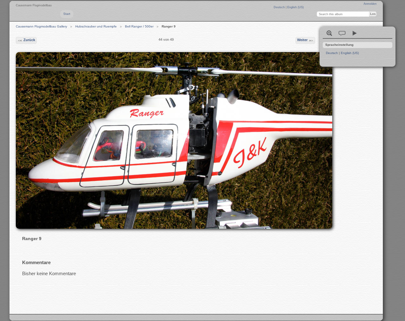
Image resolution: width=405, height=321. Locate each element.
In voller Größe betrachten (329, 33)
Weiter (302, 40)
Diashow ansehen (354, 33)
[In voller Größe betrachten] (166, 140)
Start (66, 13)
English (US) (295, 7)
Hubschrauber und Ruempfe (96, 26)
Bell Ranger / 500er (139, 26)
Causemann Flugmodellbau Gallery (41, 26)
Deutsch (280, 7)
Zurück (29, 40)
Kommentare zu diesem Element (342, 33)
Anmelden (370, 3)
